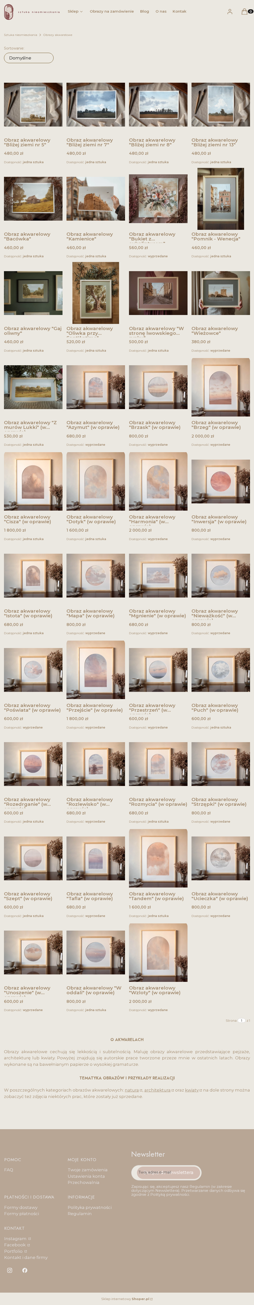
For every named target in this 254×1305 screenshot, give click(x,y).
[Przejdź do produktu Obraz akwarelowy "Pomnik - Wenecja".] (220, 199)
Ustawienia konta (86, 1176)
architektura (157, 1090)
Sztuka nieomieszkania (20, 35)
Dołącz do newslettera (168, 1172)
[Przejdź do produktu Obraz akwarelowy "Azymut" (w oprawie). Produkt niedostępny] (95, 387)
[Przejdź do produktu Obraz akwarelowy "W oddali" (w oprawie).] (95, 953)
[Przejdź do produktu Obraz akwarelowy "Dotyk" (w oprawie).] (95, 481)
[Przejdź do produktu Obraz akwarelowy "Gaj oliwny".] (33, 293)
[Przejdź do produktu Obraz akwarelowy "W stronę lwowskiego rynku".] (158, 293)
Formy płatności (21, 1213)
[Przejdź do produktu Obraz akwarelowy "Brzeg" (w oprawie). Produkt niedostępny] (220, 387)
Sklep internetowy (125, 1299)
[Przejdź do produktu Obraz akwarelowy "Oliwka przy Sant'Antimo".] (95, 293)
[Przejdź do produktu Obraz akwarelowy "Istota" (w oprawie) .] (33, 576)
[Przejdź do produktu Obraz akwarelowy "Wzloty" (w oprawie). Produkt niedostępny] (158, 953)
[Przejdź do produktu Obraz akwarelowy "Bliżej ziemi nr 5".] (33, 104)
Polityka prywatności (90, 1207)
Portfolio (14, 1251)
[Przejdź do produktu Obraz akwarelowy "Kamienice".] (95, 199)
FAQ (8, 1169)
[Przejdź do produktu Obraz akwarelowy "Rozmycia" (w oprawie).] (158, 764)
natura (132, 1090)
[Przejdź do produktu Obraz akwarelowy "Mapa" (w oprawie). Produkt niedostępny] (95, 576)
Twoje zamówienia (88, 1169)
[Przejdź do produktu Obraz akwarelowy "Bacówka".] (33, 199)
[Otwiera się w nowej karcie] (9, 1270)
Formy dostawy (20, 1207)
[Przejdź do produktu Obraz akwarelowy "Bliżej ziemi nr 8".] (158, 104)
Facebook (15, 1244)
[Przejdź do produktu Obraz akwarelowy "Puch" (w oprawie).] (220, 670)
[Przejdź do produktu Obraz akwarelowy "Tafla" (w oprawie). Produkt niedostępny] (95, 858)
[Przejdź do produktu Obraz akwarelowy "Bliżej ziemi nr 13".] (220, 104)
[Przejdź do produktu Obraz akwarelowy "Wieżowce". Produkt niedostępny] (220, 293)
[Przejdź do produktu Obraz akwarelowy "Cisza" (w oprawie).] (33, 481)
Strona (231, 1020)
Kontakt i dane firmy (26, 1257)
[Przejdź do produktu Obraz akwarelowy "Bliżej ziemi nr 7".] (95, 104)
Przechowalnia (83, 1182)
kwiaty (192, 1090)
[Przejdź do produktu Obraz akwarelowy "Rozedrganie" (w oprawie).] (33, 764)
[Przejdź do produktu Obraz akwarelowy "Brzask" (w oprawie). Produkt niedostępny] (158, 387)
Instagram (16, 1238)
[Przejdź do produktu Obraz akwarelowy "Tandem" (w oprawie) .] (158, 858)
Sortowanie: (14, 48)
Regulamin (80, 1213)
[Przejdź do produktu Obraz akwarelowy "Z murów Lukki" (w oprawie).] (33, 387)
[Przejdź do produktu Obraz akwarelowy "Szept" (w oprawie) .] (33, 858)
